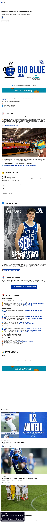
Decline (20, 519)
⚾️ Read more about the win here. (10, 125)
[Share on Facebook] (2, 21)
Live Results (31, 310)
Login (3, 193)
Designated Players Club (38, 303)
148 (3, 185)
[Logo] (2, 2)
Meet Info (37, 310)
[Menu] (46, 2)
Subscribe (6, 193)
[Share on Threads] (6, 21)
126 (3, 190)
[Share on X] (4, 21)
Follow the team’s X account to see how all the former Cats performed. (20, 165)
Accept (5, 519)
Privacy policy (8, 515)
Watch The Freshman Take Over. (11, 270)
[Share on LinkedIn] (8, 21)
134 (3, 188)
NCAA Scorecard (32, 318)
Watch (20, 303)
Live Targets (39, 318)
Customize (12, 519)
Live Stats (25, 303)
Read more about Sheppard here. (11, 269)
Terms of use (16, 515)
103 (3, 182)
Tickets (30, 303)
